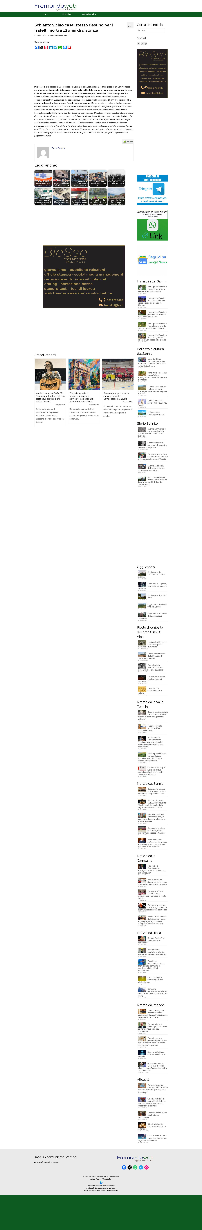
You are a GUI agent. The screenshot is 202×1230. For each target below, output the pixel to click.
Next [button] (131, 393)
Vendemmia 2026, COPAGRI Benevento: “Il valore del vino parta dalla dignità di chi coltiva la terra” (152, 804)
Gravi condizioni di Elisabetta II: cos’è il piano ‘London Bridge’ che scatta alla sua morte (152, 1067)
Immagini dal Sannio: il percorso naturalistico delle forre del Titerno (152, 314)
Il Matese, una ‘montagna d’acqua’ (156, 413)
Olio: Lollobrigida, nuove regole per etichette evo (150, 979)
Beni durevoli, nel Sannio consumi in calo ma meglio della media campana (152, 882)
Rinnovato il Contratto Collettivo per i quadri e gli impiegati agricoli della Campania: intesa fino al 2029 (152, 920)
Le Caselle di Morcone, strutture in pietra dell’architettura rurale (153, 644)
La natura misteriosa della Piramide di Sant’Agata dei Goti (151, 656)
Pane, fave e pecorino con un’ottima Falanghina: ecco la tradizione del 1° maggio (152, 376)
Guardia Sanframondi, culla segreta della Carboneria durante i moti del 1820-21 (152, 432)
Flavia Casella (41, 35)
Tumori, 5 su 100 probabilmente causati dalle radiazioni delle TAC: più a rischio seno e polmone (152, 1041)
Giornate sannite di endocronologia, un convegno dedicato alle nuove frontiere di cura (151, 817)
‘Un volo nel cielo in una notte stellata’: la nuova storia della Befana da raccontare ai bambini (152, 1102)
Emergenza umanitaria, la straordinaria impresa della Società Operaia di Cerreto (153, 456)
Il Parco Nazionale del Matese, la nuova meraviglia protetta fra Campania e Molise (152, 390)
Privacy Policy (95, 1179)
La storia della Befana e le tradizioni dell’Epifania (152, 1115)
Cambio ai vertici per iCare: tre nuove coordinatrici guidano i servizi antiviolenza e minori (151, 771)
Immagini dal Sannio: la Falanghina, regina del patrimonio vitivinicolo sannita (152, 326)
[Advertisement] (83, 68)
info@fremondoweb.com (48, 1162)
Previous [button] (36, 393)
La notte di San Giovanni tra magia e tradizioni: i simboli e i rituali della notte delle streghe (152, 362)
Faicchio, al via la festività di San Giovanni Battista (150, 728)
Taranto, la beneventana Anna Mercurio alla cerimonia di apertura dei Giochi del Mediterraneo (151, 966)
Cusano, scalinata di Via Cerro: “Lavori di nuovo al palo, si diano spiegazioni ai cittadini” (153, 715)
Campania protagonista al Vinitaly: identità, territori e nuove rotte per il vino (153, 992)
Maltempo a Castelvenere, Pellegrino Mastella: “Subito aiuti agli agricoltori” (152, 869)
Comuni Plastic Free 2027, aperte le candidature (151, 940)
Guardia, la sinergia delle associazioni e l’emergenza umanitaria (151, 468)
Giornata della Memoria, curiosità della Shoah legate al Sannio (150, 667)
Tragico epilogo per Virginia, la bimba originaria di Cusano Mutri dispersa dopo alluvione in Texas (153, 1013)
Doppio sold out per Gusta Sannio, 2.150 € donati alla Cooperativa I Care (152, 791)
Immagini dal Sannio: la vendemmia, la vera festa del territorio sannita (152, 289)
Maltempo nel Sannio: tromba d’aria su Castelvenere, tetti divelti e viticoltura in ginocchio (152, 757)
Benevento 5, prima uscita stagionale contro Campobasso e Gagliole (151, 830)
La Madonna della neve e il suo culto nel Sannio (152, 402)
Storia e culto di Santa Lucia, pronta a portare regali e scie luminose (152, 1138)
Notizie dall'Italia (61, 35)
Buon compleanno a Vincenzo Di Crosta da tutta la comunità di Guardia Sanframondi (152, 480)
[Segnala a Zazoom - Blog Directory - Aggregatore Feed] (101, 1182)
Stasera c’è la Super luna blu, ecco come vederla (151, 1054)
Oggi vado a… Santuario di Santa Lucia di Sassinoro (153, 616)
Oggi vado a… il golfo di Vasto (157, 596)
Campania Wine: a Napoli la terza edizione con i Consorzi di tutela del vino (152, 894)
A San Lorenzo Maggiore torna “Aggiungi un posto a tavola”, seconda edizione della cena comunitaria (150, 742)
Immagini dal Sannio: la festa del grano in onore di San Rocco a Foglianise (152, 337)
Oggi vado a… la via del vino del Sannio (157, 605)
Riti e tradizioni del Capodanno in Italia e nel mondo (152, 1126)
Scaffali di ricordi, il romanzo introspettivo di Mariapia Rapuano (152, 445)
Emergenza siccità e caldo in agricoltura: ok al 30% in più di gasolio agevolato (152, 907)
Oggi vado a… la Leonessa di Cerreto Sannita (151, 574)
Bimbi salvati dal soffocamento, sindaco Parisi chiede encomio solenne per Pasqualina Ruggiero (153, 843)
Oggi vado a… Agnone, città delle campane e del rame (152, 586)
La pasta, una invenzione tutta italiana (150, 690)
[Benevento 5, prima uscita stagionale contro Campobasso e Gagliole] (118, 374)
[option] (50, 393)
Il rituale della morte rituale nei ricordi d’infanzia (151, 679)
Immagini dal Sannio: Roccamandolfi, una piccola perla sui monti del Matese (151, 301)
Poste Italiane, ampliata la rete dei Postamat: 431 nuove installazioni (152, 952)
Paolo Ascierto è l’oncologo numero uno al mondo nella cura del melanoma (153, 1027)
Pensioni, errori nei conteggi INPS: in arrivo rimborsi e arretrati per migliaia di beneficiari (153, 1088)
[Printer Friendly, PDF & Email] (127, 141)
